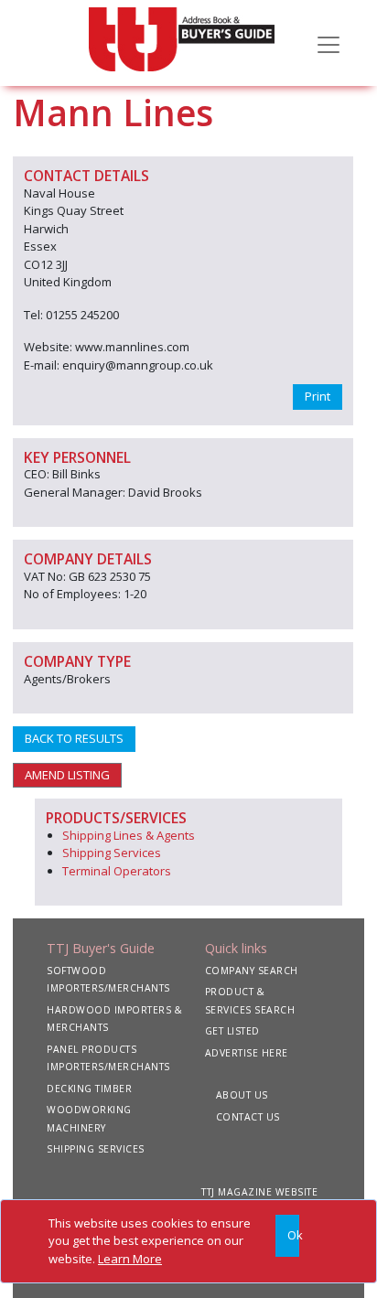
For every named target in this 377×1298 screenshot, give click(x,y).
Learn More (130, 1258)
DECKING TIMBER (89, 1088)
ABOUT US (242, 1095)
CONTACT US (248, 1116)
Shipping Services (111, 852)
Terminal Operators (116, 871)
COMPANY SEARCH (251, 970)
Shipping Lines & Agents (128, 835)
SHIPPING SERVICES (96, 1148)
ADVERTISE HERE (246, 1052)
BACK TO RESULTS (74, 738)
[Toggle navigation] (328, 43)
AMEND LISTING (67, 775)
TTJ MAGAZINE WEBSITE (259, 1191)
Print (317, 396)
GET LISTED (232, 1030)
